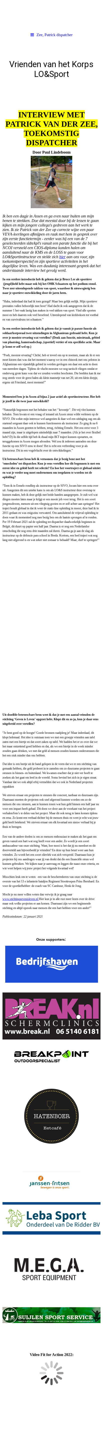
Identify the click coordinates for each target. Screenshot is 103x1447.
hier (62, 257)
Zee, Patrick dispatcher (54, 35)
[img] (51, 15)
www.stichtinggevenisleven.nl (20, 899)
